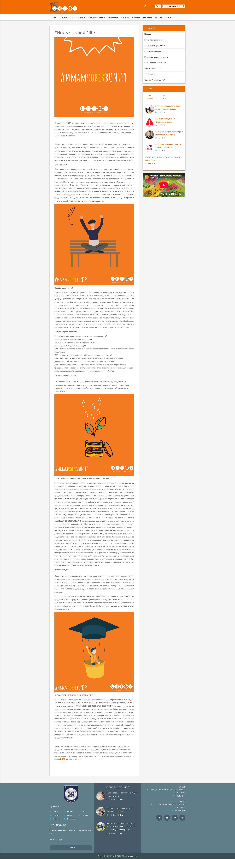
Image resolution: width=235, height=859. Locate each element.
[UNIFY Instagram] (167, 818)
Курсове (158, 17)
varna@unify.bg (180, 810)
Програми (84, 815)
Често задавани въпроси (155, 63)
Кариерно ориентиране (142, 17)
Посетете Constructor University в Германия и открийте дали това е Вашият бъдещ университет (120, 827)
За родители (149, 74)
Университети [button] (77, 17)
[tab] (150, 97)
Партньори (56, 819)
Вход (158, 6)
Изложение (113, 17)
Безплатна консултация (172, 6)
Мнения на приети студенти (156, 57)
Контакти (170, 17)
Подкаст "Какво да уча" (154, 80)
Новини (147, 34)
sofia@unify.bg (180, 796)
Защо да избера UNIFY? (154, 46)
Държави (64, 17)
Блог (83, 812)
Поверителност (72, 819)
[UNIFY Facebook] (159, 818)
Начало (55, 812)
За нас (54, 17)
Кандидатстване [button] (96, 17)
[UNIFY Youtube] (175, 818)
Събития (125, 17)
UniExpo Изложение (152, 51)
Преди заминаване (152, 68)
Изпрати (70, 848)
